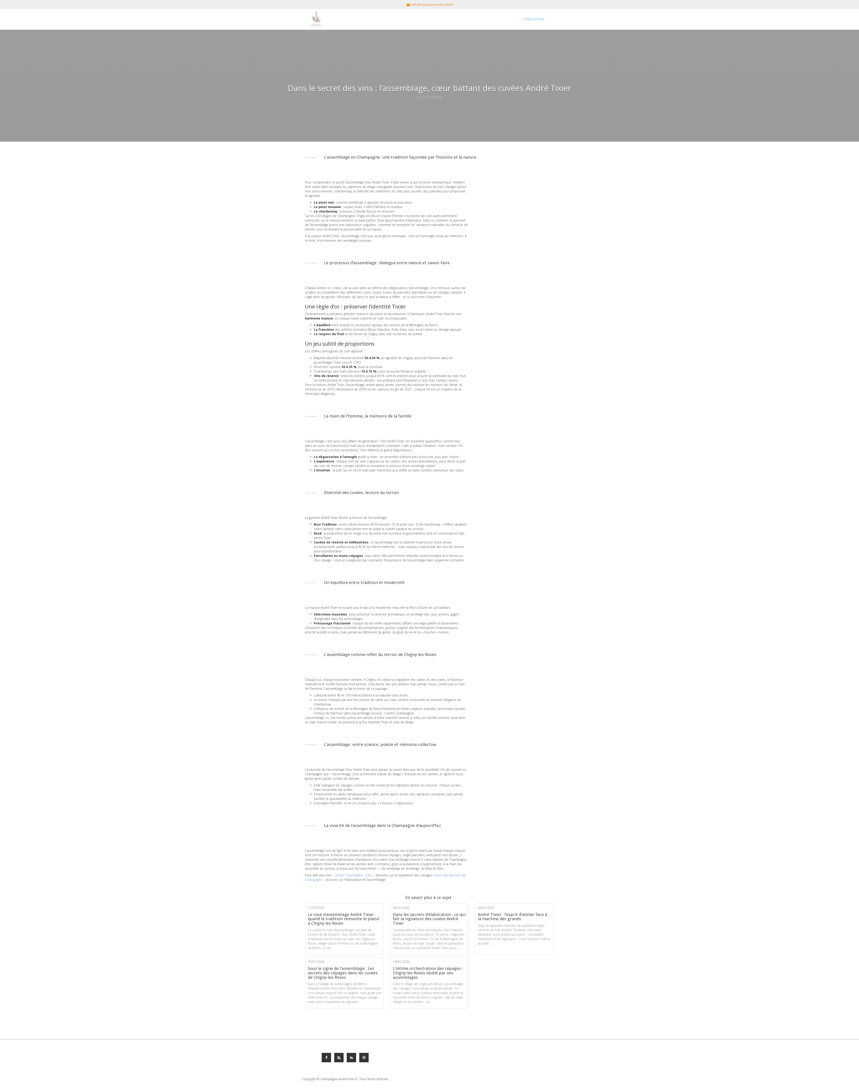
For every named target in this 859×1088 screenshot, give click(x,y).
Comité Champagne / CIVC (353, 875)
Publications (534, 19)
